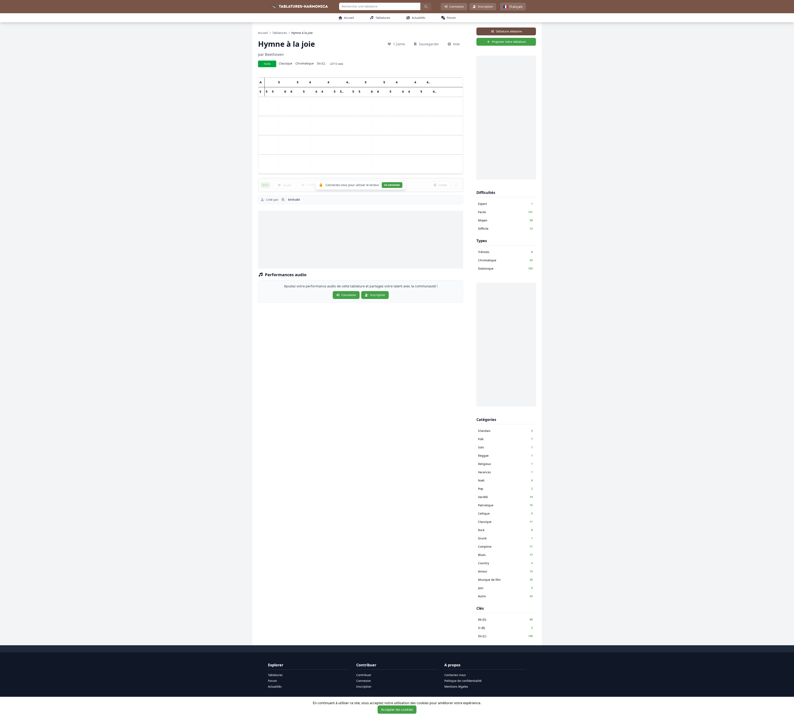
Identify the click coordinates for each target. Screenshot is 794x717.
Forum (272, 681)
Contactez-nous (455, 675)
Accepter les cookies (397, 709)
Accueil (263, 33)
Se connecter (392, 185)
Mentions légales (456, 686)
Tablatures (279, 33)
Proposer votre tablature (509, 42)
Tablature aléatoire (509, 31)
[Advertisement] (360, 240)
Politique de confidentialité (463, 681)
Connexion (456, 6)
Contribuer (363, 675)
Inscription (485, 6)
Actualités (275, 686)
